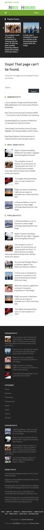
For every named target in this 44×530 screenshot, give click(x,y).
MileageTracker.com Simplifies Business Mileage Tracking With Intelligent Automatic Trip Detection (22, 486)
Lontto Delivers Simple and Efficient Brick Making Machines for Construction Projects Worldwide (21, 105)
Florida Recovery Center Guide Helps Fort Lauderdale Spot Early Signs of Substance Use (21, 492)
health (7, 409)
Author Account (34, 514)
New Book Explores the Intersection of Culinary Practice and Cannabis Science (20, 137)
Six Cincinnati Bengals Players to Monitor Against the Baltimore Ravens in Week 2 (26, 264)
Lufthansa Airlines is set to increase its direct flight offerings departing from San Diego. (26, 206)
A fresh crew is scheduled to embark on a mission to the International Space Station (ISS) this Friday (30, 40)
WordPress (16, 523)
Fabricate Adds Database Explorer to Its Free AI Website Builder (21, 474)
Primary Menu (12, 2)
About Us (9, 512)
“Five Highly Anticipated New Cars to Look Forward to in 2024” (26, 181)
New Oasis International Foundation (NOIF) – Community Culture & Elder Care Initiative (22, 114)
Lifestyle (8, 417)
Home (7, 389)
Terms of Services (27, 512)
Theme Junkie (34, 523)
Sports (7, 405)
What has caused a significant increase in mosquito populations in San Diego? (26, 288)
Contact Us (16, 512)
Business (8, 393)
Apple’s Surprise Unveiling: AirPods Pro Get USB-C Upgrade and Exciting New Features (27, 153)
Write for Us (23, 514)
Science (7, 413)
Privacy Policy (13, 514)
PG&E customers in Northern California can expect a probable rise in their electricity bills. (27, 193)
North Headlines (27, 519)
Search (7, 87)
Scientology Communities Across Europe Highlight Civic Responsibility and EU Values (21, 129)
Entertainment (10, 401)
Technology (9, 397)
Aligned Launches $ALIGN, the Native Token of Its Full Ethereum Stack (22, 480)
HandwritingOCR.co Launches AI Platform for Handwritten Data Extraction (21, 121)
